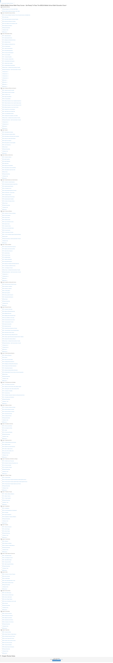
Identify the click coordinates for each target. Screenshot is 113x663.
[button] (0, 0)
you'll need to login (60, 659)
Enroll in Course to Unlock (56, 660)
